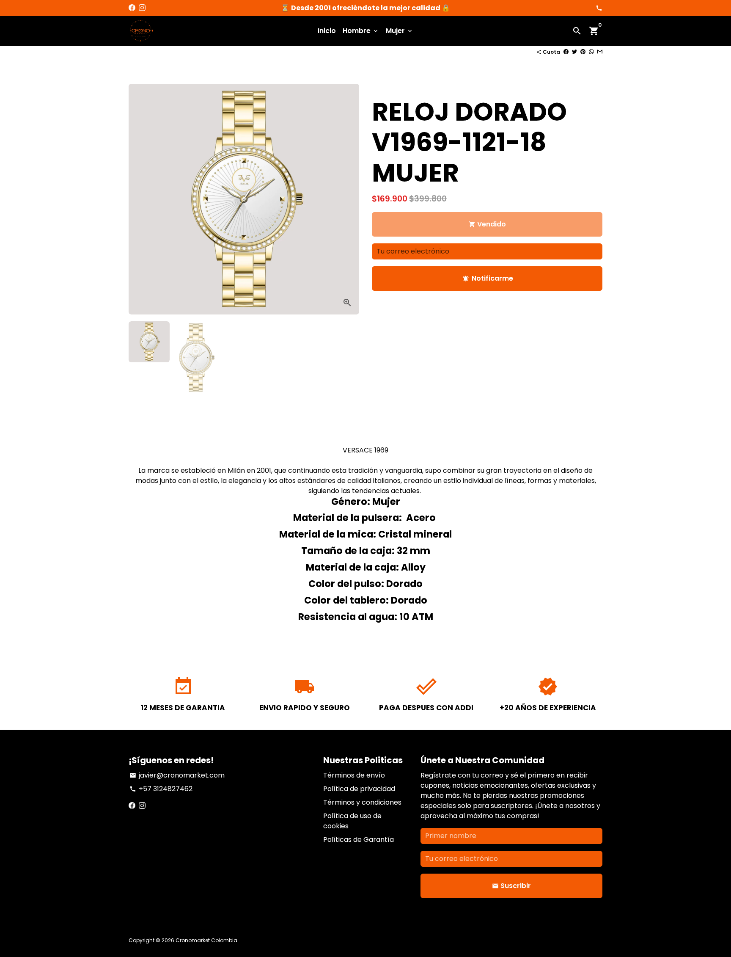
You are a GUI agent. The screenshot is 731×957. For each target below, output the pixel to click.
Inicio (327, 31)
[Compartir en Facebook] (566, 51)
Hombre (361, 31)
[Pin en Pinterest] (582, 51)
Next (348, 199)
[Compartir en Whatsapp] (591, 51)
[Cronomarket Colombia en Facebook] (132, 8)
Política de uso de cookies (352, 821)
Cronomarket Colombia (206, 940)
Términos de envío (354, 775)
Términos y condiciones (362, 802)
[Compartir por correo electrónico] (599, 51)
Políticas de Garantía (358, 839)
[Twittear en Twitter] (574, 51)
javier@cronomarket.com (177, 775)
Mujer (399, 31)
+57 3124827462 (160, 789)
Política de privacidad (359, 789)
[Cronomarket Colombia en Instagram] (142, 8)
